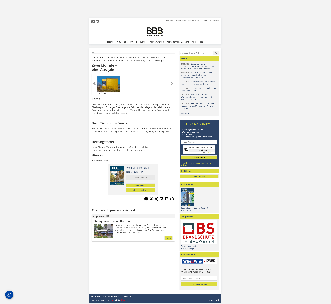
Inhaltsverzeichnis (140, 190)
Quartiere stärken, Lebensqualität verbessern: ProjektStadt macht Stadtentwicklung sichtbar (198, 66)
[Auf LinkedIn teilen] (161, 199)
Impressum (126, 296)
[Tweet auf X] (151, 199)
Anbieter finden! (200, 284)
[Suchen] (216, 53)
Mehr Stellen (199, 176)
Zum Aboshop (187, 210)
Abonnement (140, 185)
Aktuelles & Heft (125, 41)
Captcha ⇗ (209, 153)
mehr (168, 237)
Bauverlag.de (214, 300)
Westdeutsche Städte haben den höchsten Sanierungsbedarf (198, 82)
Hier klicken (202, 150)
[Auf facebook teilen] (146, 199)
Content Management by (101, 300)
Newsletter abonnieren (176, 20)
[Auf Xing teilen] (156, 199)
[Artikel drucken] (172, 198)
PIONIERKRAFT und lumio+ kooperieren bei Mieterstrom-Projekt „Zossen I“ (197, 106)
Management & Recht (178, 41)
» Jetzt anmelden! (199, 157)
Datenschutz (113, 296)
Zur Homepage (187, 248)
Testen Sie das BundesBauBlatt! (194, 208)
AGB (104, 296)
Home (110, 41)
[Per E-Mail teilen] (166, 198)
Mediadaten (214, 20)
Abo (194, 41)
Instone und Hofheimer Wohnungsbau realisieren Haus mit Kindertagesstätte (196, 97)
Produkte (140, 41)
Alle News (185, 113)
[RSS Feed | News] (93, 21)
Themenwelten (156, 41)
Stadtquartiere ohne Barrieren (113, 221)
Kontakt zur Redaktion (197, 20)
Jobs (201, 41)
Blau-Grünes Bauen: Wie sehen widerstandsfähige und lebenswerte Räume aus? (196, 75)
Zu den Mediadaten (189, 246)
